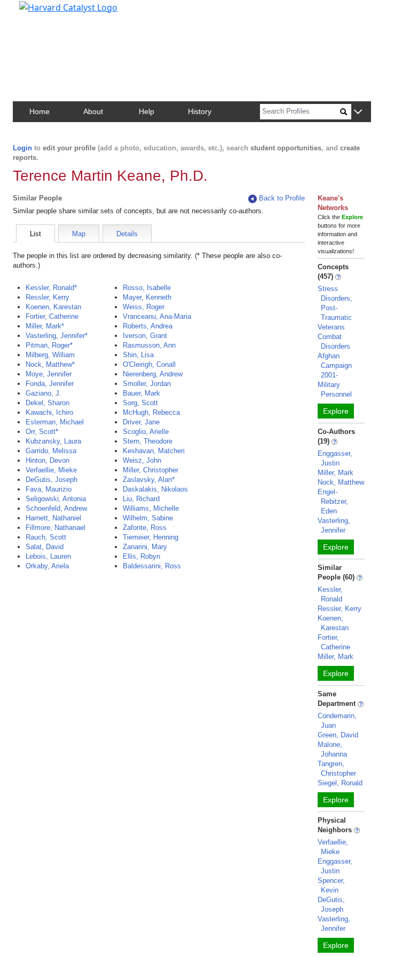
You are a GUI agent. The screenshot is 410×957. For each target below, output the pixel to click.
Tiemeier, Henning (150, 537)
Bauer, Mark (141, 393)
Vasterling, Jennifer (334, 525)
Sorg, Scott (140, 403)
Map (78, 234)
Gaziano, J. (43, 393)
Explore (336, 411)
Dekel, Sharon (47, 403)
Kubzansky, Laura (53, 441)
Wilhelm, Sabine (148, 518)
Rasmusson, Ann (149, 345)
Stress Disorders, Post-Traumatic (335, 303)
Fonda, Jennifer (50, 384)
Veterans (331, 327)
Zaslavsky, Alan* (149, 480)
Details (127, 234)
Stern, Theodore (147, 441)
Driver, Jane (141, 422)
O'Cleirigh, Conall (149, 364)
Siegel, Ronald (340, 783)
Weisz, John (142, 460)
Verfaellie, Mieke (51, 470)
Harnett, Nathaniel (53, 518)
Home (39, 111)
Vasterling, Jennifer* (57, 336)
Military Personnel (335, 389)
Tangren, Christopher (337, 768)
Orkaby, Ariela (47, 566)
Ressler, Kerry (47, 297)
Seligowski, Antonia (56, 499)
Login (22, 148)
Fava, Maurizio (49, 489)
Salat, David (45, 547)
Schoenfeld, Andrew (56, 508)
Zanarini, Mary (145, 547)
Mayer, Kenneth (147, 297)
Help (146, 111)
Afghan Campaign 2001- (335, 365)
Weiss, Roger (143, 307)
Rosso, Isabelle (147, 288)
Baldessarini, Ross (152, 566)
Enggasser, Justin (335, 458)
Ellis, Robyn (141, 556)
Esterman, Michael (55, 422)
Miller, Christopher (150, 470)
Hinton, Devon (47, 460)
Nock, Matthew (341, 482)
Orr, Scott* (42, 432)
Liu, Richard (141, 499)
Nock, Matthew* (50, 364)
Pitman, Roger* (49, 345)
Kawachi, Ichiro (49, 412)
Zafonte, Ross (145, 528)
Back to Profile (282, 198)
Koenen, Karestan (53, 307)
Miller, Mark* (45, 326)
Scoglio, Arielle (146, 432)
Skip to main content (44, 13)
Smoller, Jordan (147, 384)
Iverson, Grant (145, 336)
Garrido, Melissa (51, 451)
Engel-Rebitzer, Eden (333, 501)
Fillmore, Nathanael (55, 528)
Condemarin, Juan (337, 720)
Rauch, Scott (46, 537)
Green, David (338, 735)
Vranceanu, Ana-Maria (157, 316)
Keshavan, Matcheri (154, 451)
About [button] (93, 111)
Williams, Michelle (151, 508)
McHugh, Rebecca (151, 412)
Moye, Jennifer (49, 374)
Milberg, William (50, 355)
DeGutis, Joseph (51, 480)
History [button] (199, 111)
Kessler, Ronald (330, 594)
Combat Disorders (334, 341)
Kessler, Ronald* (51, 288)
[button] (358, 112)
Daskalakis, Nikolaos (155, 489)
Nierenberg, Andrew (153, 374)
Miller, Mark (335, 473)
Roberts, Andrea (147, 326)
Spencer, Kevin (331, 885)
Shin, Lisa (138, 355)
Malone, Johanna (332, 749)
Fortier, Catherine (52, 316)
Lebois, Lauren (48, 556)
